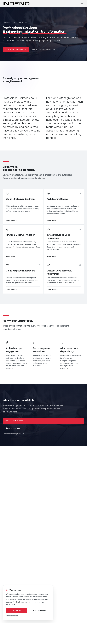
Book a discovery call (14, 49)
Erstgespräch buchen (14, 421)
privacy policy (33, 602)
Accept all (17, 610)
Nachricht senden (13, 428)
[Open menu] (82, 3)
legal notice (10, 604)
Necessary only (39, 610)
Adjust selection (12, 616)
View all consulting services (42, 49)
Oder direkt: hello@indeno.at (13, 434)
